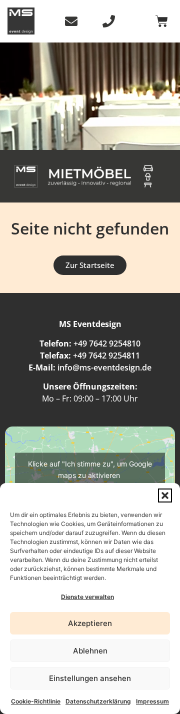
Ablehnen (90, 651)
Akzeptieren (90, 623)
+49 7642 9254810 (107, 343)
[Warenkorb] (162, 21)
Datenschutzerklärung (98, 701)
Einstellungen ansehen (90, 678)
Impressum (152, 701)
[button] (165, 495)
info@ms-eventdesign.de (105, 367)
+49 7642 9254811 (106, 355)
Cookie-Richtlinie (35, 701)
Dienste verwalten (87, 596)
